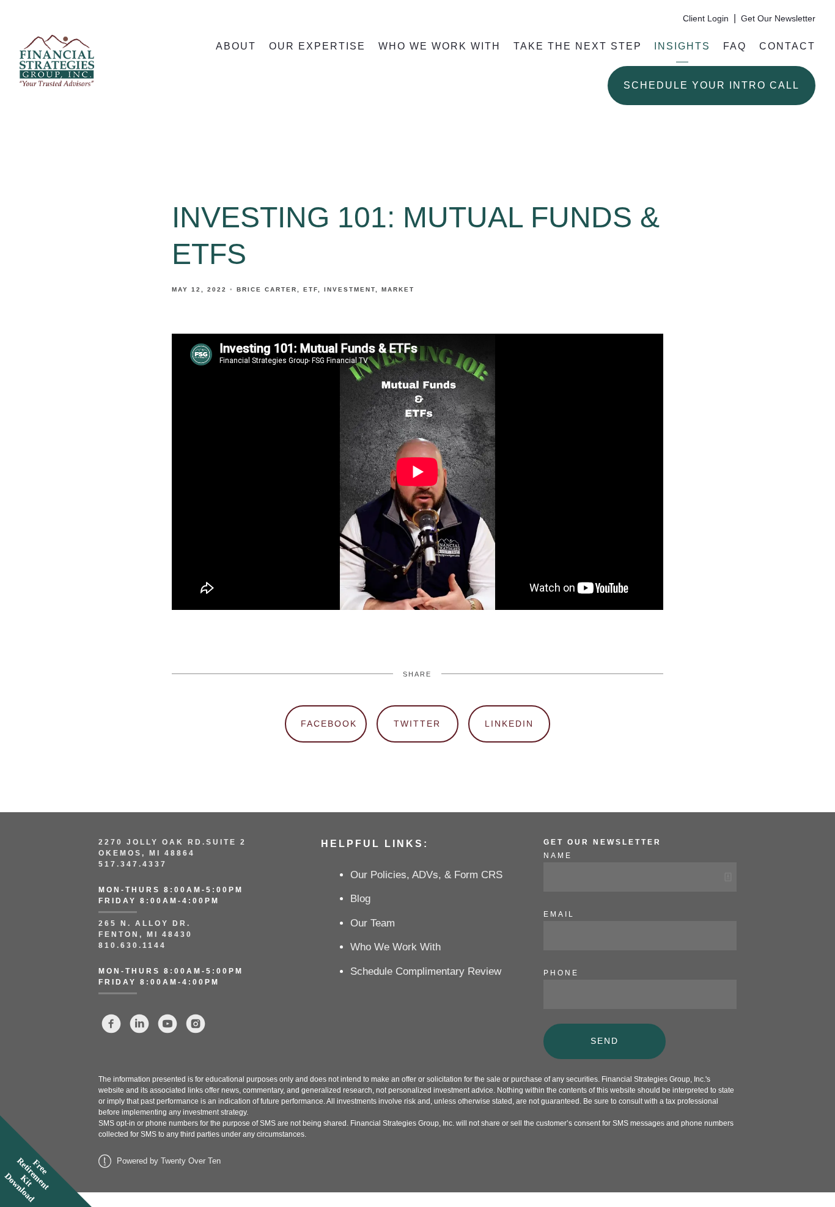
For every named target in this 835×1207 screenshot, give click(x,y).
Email (559, 914)
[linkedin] (139, 1023)
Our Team (372, 923)
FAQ (734, 46)
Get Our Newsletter (778, 18)
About (236, 46)
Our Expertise (317, 46)
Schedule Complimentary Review (425, 971)
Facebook (329, 723)
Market (397, 289)
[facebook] (111, 1023)
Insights (682, 46)
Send (604, 1041)
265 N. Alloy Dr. (146, 923)
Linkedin (509, 723)
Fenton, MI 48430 (145, 934)
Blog (360, 898)
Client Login (706, 18)
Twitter (417, 723)
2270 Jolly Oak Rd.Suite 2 (172, 842)
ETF (310, 289)
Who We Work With (439, 46)
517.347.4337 (132, 864)
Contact (787, 46)
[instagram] (195, 1023)
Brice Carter (267, 289)
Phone (561, 973)
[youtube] (167, 1023)
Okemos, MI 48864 (146, 853)
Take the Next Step (577, 46)
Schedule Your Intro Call (711, 85)
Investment (349, 289)
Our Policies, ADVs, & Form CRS (426, 875)
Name (557, 855)
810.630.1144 (132, 945)
